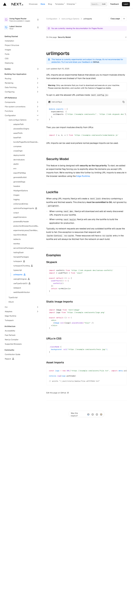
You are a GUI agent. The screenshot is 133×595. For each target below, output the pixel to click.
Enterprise (71, 4)
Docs (43, 4)
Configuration (51, 19)
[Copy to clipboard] (123, 102)
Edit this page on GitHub (56, 393)
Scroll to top (76, 393)
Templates (59, 4)
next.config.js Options (70, 19)
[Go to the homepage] (17, 4)
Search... (98, 4)
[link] (126, 4)
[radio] (88, 414)
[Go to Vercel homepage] (4, 4)
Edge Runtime (83, 176)
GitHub (96, 62)
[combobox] (21, 20)
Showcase (33, 4)
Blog (50, 4)
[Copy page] (124, 19)
